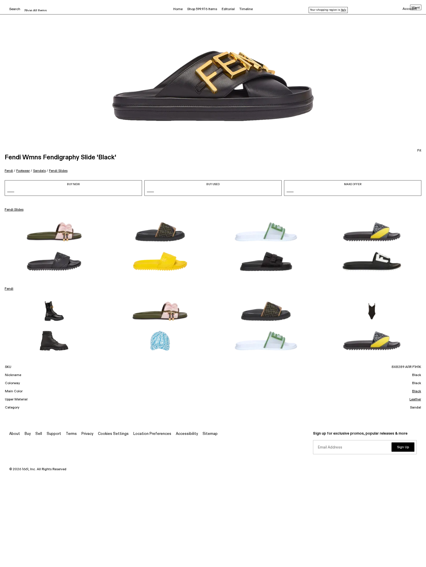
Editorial (228, 9)
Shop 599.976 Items (202, 9)
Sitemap (210, 434)
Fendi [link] (9, 289)
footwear (23, 170)
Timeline (246, 9)
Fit (419, 150)
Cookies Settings (113, 434)
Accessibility (187, 434)
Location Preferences (152, 434)
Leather (415, 399)
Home (178, 9)
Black (416, 391)
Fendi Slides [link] (14, 210)
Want (416, 8)
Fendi (9, 170)
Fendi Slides (58, 170)
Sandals (39, 170)
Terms (71, 434)
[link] (54, 232)
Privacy (87, 434)
